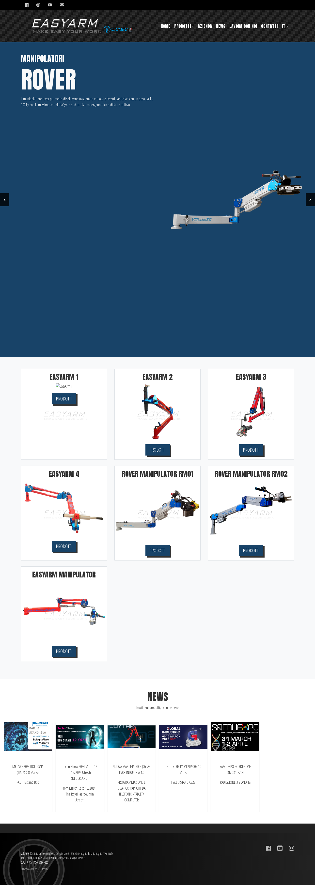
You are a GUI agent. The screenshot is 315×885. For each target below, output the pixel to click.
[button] (4, 199)
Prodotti (182, 26)
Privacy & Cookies (29, 869)
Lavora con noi (243, 26)
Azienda (205, 26)
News (220, 26)
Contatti (269, 26)
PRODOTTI (64, 398)
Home (165, 26)
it (283, 26)
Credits (44, 869)
